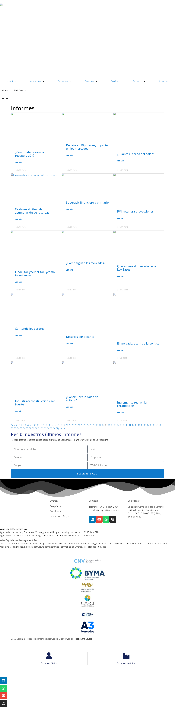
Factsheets (55, 511)
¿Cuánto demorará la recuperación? (29, 153)
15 (51, 425)
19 (63, 425)
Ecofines (115, 81)
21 (69, 425)
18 (60, 425)
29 (94, 425)
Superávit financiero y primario (87, 202)
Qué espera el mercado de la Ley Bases (136, 267)
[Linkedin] (92, 519)
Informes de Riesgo (59, 516)
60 (36, 428)
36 (115, 425)
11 (39, 425)
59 (33, 428)
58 (30, 428)
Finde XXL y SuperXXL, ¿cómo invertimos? (35, 273)
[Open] (7, 99)
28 (91, 425)
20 (66, 425)
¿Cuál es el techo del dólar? (135, 154)
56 (24, 428)
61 (39, 428)
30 (97, 425)
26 (85, 425)
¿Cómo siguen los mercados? (85, 263)
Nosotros (11, 81)
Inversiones (35, 81)
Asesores (163, 81)
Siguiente (60, 428)
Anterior (15, 425)
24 (79, 425)
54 (18, 428)
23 (76, 425)
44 (139, 425)
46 (145, 425)
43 (136, 425)
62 (42, 428)
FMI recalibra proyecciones (135, 211)
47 (148, 425)
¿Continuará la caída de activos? (82, 398)
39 (124, 425)
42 (133, 425)
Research (137, 81)
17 (57, 425)
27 (88, 425)
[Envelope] (99, 519)
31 (100, 425)
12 (42, 425)
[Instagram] (112, 519)
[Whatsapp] (106, 519)
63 (45, 428)
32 (103, 425)
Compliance (55, 506)
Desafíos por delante (80, 337)
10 (36, 425)
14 (48, 425)
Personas (89, 81)
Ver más (18, 162)
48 (151, 425)
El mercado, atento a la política (138, 343)
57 (27, 428)
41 (130, 425)
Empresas (63, 81)
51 (160, 425)
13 (45, 425)
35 (112, 425)
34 (109, 425)
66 (54, 428)
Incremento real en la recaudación (132, 404)
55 (21, 428)
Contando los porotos (29, 329)
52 (12, 428)
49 (154, 425)
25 (82, 425)
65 (51, 428)
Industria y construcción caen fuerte (35, 402)
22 (73, 425)
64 (48, 428)
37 (118, 425)
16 (54, 425)
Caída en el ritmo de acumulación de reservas (32, 210)
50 (157, 425)
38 (121, 425)
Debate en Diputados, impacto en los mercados (87, 146)
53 (15, 428)
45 (142, 425)
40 (127, 425)
